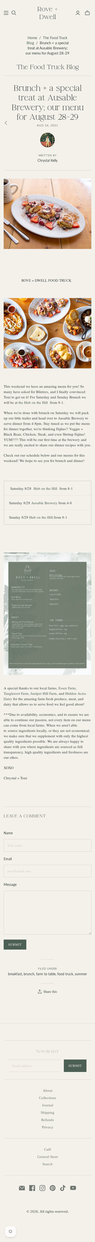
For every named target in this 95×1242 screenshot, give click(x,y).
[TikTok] (63, 1188)
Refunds (47, 1120)
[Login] (77, 13)
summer (81, 974)
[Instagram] (42, 1188)
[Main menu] (6, 13)
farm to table (46, 974)
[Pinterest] (53, 1188)
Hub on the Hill (46, 488)
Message (10, 884)
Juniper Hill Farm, (44, 693)
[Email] (22, 1188)
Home (32, 37)
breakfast (15, 974)
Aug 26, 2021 (47, 125)
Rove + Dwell (47, 12)
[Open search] (13, 13)
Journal (47, 1105)
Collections (47, 1098)
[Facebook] (32, 1188)
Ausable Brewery (44, 502)
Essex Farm (67, 687)
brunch (29, 974)
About (47, 1090)
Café (47, 1149)
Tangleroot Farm (16, 693)
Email (8, 859)
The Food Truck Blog (48, 67)
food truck (65, 974)
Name (8, 833)
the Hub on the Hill (33, 402)
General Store (47, 1157)
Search (47, 1164)
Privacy (47, 1127)
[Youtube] (73, 1188)
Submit (75, 1065)
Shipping (47, 1112)
